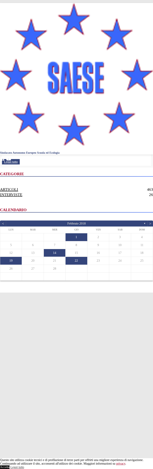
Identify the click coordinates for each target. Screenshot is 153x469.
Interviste (11, 194)
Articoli (9, 189)
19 (11, 260)
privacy (120, 463)
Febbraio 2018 (76, 223)
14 (54, 252)
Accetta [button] (5, 467)
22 (76, 260)
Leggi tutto (17, 467)
